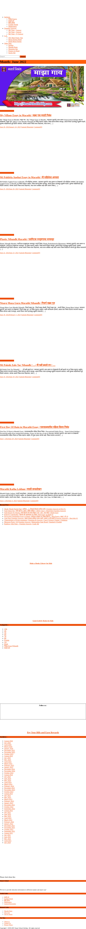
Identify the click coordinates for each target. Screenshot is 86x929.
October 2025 (8, 754)
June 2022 (7, 814)
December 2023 (9, 788)
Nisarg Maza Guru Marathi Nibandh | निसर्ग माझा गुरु (27, 303)
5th (5, 633)
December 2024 (9, 769)
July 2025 (7, 758)
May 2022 (7, 816)
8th (5, 638)
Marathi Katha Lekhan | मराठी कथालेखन (21, 489)
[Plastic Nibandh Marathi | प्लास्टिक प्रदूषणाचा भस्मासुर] (43, 211)
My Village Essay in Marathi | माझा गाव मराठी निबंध (25, 115)
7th (5, 636)
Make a (32, 563)
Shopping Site (13, 49)
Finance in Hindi (14, 51)
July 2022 (7, 812)
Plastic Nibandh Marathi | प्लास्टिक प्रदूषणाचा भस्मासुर (27, 239)
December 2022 (9, 805)
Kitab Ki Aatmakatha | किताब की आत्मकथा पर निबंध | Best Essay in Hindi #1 (28, 514)
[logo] (9, 888)
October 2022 (8, 807)
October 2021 (8, 829)
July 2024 (7, 777)
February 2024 (9, 786)
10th (5, 629)
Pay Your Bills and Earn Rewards (43, 732)
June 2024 (7, 779)
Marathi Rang (13, 47)
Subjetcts (7, 17)
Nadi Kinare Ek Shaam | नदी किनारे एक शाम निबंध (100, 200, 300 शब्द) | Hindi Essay (31, 513)
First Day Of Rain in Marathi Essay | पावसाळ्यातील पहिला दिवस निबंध (34, 427)
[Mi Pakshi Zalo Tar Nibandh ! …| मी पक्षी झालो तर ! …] (43, 337)
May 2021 (7, 839)
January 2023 (8, 803)
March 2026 (8, 747)
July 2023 (7, 795)
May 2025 (7, 760)
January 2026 (8, 748)
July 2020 (7, 842)
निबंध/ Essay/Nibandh (7, 111)
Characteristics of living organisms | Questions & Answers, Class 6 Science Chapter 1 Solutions (35, 520)
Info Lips (7, 913)
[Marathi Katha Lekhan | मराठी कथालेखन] (43, 461)
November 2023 (9, 790)
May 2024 (7, 780)
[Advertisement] (43, 10)
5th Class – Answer (14, 32)
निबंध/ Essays (12, 19)
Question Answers (10, 28)
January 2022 (8, 824)
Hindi (6, 644)
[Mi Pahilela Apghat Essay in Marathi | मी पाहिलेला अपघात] (43, 149)
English (6, 640)
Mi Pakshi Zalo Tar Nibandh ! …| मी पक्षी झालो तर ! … (27, 365)
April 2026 (7, 745)
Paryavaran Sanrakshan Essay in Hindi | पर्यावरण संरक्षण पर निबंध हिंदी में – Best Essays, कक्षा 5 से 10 (36, 516)
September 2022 (9, 809)
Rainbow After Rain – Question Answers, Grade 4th (21, 524)
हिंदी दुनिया (11, 23)
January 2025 (8, 767)
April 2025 (7, 762)
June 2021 (7, 837)
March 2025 (8, 763)
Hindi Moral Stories (15, 41)
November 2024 (9, 771)
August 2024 (8, 775)
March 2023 (8, 799)
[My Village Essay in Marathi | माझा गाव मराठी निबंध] (43, 87)
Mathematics (12, 26)
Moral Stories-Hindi (15, 40)
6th (5, 635)
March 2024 (8, 784)
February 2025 (9, 765)
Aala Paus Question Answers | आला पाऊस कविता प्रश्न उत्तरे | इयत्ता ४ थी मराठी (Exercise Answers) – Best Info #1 (41, 518)
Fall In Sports (8, 914)
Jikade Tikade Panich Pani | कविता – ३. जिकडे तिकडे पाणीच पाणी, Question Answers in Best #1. (35, 509)
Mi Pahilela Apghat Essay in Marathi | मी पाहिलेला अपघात (29, 177)
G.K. (6, 36)
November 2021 (9, 827)
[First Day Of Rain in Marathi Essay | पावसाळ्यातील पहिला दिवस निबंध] (43, 399)
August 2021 (8, 833)
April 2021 (7, 841)
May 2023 (7, 797)
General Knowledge (10, 904)
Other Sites (8, 43)
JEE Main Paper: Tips (15, 38)
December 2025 (9, 750)
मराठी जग (11, 21)
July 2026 (7, 743)
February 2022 (9, 822)
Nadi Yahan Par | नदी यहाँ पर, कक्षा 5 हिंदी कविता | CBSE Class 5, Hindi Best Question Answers (35, 511)
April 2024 (7, 782)
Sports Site (12, 53)
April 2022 (7, 818)
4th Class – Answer (14, 30)
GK (5, 642)
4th (5, 631)
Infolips (10, 45)
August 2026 (8, 741)
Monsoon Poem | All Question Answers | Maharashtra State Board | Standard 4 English (33, 522)
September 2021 (9, 831)
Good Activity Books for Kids (43, 621)
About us (7, 921)
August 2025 (8, 756)
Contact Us (7, 923)
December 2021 (9, 826)
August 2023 (8, 794)
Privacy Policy (8, 925)
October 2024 (8, 773)
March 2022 (8, 820)
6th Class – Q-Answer (15, 34)
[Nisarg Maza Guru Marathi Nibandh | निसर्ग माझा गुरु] (43, 275)
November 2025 (9, 752)
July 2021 (7, 835)
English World (13, 25)
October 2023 (8, 792)
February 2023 (9, 801)
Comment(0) (38, 127)
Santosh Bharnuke (27, 127)
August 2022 (8, 811)
